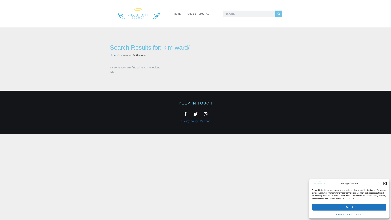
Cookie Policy (342, 214)
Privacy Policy (355, 214)
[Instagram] (206, 114)
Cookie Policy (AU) (198, 13)
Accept (349, 207)
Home (177, 13)
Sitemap (205, 121)
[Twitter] (196, 114)
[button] (384, 183)
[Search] (278, 14)
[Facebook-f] (185, 114)
